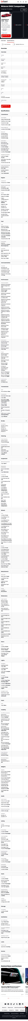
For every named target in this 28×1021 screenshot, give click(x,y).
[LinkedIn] (20, 1004)
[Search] (20, 2)
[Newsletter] (18, 2)
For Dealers (4, 1010)
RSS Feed (22, 1013)
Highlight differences (20, 44)
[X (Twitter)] (17, 1004)
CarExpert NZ (23, 1010)
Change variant (4, 32)
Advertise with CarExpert (20, 1007)
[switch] (2, 44)
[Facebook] (8, 1004)
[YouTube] (5, 1004)
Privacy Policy (6, 1013)
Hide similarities (7, 44)
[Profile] (23, 2)
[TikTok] (14, 1004)
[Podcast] (22, 1004)
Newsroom (10, 1007)
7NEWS (16, 1010)
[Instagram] (11, 1004)
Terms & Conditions (14, 1013)
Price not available (5, 26)
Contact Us (11, 1010)
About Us (4, 1007)
